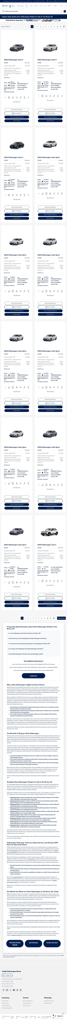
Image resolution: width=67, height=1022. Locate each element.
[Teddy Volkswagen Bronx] (5, 5)
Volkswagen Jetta (14, 814)
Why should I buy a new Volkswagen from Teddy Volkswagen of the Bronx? (28, 638)
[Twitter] (10, 990)
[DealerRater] (20, 990)
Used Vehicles (5, 1003)
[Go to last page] (64, 26)
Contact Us (33, 676)
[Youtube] (13, 990)
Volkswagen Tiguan (15, 825)
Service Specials (27, 1005)
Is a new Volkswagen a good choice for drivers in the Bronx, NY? (25, 633)
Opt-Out (35, 1017)
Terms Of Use (18, 1017)
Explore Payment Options (16, 109)
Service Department (28, 1001)
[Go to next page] (60, 26)
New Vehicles (5, 1001)
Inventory (5, 998)
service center (31, 858)
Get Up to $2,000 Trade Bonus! (16, 117)
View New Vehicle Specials (15, 944)
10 (57, 26)
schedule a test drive (16, 935)
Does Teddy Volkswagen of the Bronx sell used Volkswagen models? (26, 654)
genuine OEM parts (18, 877)
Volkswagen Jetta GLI (15, 818)
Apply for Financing (49, 1001)
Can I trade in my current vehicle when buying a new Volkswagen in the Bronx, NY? (29, 643)
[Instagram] (7, 990)
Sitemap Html (26, 1017)
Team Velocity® (50, 1016)
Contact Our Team (52, 942)
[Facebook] (3, 990)
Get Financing (33, 942)
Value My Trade (47, 1003)
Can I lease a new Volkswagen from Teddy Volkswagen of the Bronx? (26, 648)
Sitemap (22, 1017)
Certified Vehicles (6, 1005)
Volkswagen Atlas (14, 797)
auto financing (14, 850)
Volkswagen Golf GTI (15, 804)
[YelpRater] (17, 990)
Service (25, 998)
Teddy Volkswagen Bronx (6, 1017)
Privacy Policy (12, 1017)
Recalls (39, 1017)
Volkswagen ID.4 (14, 811)
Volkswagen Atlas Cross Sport (17, 801)
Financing (47, 998)
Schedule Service (27, 1003)
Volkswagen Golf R (15, 807)
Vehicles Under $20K (7, 1008)
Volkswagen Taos (14, 821)
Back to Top (61, 618)
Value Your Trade (16, 120)
